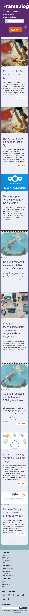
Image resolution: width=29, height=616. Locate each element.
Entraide (4, 581)
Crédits (3, 588)
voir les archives (17, 612)
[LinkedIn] (4, 599)
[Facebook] (8, 599)
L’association (5, 555)
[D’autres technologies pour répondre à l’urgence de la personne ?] (14, 304)
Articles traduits (9, 17)
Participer (4, 570)
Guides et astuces (6, 583)
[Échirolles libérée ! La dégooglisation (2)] (14, 119)
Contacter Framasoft (7, 558)
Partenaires (5, 573)
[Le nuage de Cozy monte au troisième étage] (14, 440)
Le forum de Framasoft (7, 568)
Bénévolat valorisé (6, 571)
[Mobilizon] (18, 596)
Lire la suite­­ (20, 98)
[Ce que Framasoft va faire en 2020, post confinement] (14, 243)
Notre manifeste (6, 557)
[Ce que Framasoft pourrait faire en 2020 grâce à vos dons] (14, 374)
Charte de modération (7, 575)
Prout (3, 562)
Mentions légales (6, 584)
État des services (6, 560)
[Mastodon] (8, 596)
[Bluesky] (22, 596)
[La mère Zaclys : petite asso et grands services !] (14, 497)
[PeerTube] (13, 596)
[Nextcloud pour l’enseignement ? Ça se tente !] (14, 182)
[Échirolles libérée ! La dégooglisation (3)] (14, 52)
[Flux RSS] (4, 596)
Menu (7, 11)
